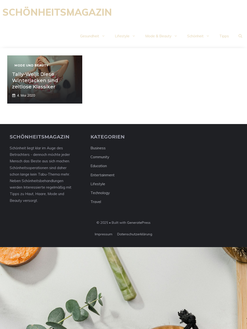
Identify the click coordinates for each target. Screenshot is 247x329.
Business (98, 148)
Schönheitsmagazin (57, 12)
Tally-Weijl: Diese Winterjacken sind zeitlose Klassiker (35, 80)
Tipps (224, 36)
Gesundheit (89, 36)
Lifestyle (122, 36)
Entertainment (102, 175)
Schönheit (195, 36)
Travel (95, 201)
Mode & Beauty (158, 36)
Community (99, 157)
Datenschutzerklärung (134, 234)
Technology (100, 193)
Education (98, 166)
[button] (240, 36)
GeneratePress (139, 222)
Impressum (103, 234)
